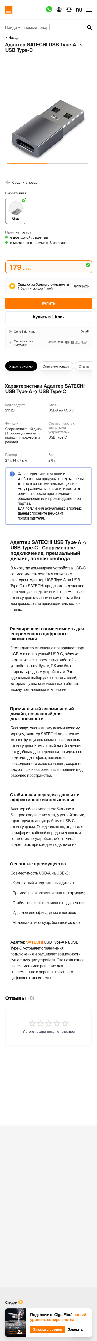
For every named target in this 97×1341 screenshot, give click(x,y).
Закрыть (75, 1329)
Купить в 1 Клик (48, 317)
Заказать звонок (47, 1329)
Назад (13, 37)
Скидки (11, 1302)
